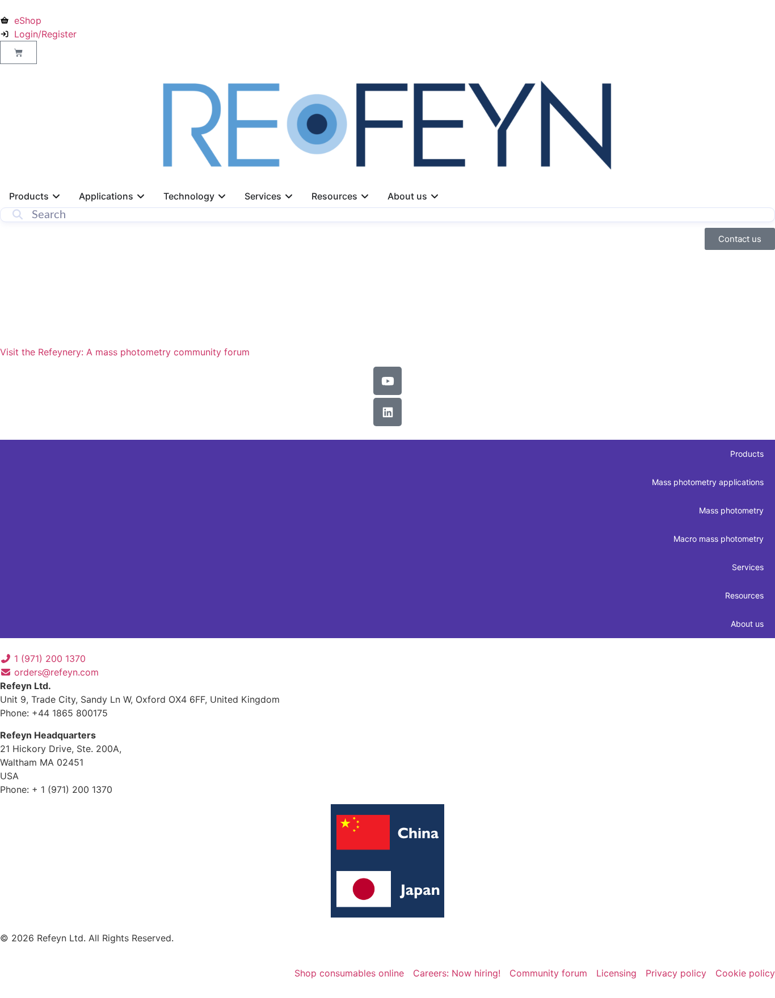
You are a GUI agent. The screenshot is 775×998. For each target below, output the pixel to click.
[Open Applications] (140, 196)
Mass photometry (731, 510)
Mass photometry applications (708, 482)
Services (748, 567)
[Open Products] (56, 196)
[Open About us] (434, 196)
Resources (744, 595)
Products (747, 453)
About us (747, 623)
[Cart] (18, 52)
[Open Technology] (221, 196)
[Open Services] (288, 196)
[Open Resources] (364, 196)
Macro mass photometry (718, 538)
